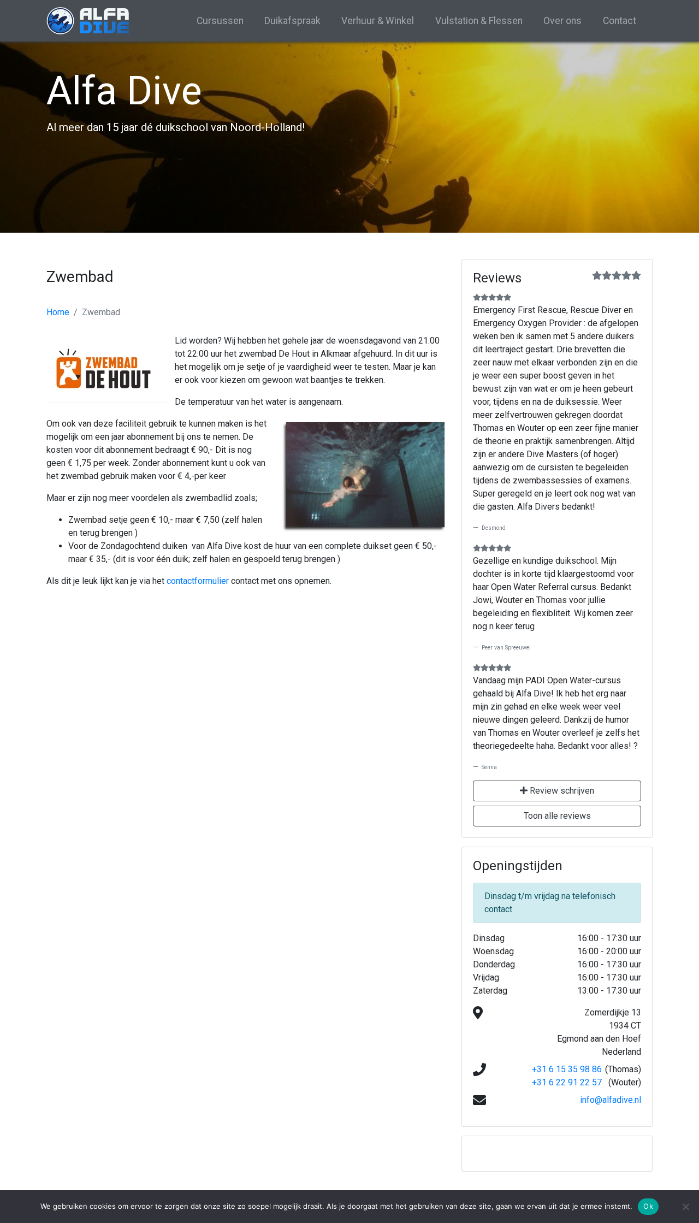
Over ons (562, 20)
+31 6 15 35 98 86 (567, 1069)
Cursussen (220, 20)
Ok (648, 1206)
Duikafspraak (292, 20)
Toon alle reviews (557, 816)
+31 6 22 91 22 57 (567, 1082)
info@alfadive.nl (610, 1100)
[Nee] (685, 1206)
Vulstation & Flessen (479, 20)
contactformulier (198, 581)
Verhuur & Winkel (377, 20)
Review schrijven (561, 790)
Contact (619, 20)
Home (57, 312)
